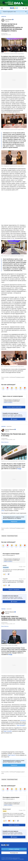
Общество (3, 16)
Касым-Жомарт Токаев (12, 535)
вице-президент (21, 725)
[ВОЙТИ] (26, 8)
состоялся (23, 720)
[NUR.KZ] (14, 8)
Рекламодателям (14, 852)
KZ (23, 8)
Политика (3, 426)
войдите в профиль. (8, 402)
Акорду (10, 654)
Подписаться (14, 521)
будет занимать (7, 731)
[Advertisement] (14, 80)
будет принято (12, 755)
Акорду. (19, 468)
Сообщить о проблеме (14, 849)
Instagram (15, 419)
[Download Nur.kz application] (14, 3)
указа (2, 510)
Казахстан (9, 426)
